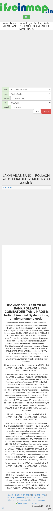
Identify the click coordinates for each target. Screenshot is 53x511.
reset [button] (37, 111)
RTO (44, 495)
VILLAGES (11, 497)
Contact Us (30, 497)
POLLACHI (7, 187)
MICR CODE (25, 495)
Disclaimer (41, 497)
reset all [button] (46, 111)
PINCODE (36, 495)
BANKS (10, 495)
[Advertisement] (26, 58)
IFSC (17, 495)
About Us (21, 497)
